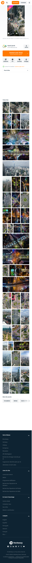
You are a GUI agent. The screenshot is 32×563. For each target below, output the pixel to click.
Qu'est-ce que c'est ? (19, 66)
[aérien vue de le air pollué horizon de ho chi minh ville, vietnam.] (16, 469)
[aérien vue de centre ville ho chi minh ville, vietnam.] (16, 404)
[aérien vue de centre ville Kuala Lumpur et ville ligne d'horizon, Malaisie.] (7, 148)
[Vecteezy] (2, 2)
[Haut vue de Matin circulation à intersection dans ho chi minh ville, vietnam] (7, 404)
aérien (15, 527)
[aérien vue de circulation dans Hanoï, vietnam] (7, 211)
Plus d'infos (7, 70)
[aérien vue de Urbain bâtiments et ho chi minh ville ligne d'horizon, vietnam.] (7, 484)
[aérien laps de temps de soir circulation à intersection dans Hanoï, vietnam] (16, 133)
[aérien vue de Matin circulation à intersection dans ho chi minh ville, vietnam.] (16, 227)
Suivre (26, 47)
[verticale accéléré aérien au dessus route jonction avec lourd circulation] (19, 271)
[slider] (13, 33)
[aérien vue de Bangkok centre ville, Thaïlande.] (13, 433)
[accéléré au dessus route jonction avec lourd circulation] (14, 271)
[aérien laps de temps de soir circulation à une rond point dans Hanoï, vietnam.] (7, 227)
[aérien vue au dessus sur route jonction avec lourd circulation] (7, 437)
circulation (7, 527)
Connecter (23, 2)
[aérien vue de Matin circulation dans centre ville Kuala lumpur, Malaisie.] (6, 107)
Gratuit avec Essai (16, 53)
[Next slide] (25, 527)
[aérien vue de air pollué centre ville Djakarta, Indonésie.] (23, 453)
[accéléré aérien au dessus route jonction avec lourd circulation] (16, 421)
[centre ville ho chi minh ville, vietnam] (16, 484)
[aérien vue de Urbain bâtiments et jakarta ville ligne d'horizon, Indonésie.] (16, 388)
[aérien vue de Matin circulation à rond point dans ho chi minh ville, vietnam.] (16, 243)
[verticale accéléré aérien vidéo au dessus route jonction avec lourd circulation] (7, 372)
